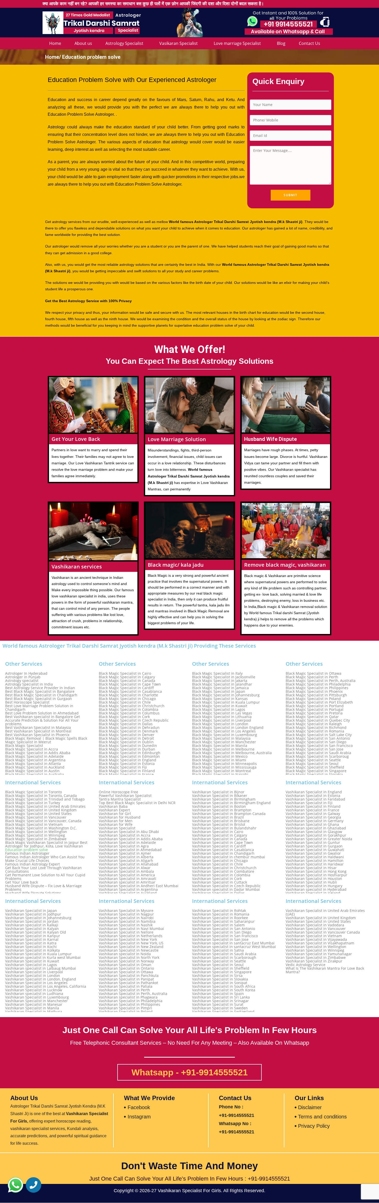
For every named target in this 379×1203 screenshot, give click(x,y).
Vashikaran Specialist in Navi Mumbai (131, 928)
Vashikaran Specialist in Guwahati (315, 850)
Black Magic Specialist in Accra (31, 749)
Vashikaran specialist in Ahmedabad (130, 850)
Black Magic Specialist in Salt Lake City (319, 735)
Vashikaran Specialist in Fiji (309, 803)
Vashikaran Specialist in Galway (313, 813)
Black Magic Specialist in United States (38, 813)
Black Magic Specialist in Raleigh (314, 724)
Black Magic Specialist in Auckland (34, 767)
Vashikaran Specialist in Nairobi (126, 918)
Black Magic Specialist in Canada (127, 680)
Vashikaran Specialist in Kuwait (32, 961)
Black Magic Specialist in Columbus (129, 713)
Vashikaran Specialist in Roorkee (220, 918)
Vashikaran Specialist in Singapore (222, 972)
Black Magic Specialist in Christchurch (131, 706)
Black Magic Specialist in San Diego (316, 742)
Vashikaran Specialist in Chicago (220, 860)
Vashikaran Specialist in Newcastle (129, 950)
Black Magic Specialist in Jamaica (220, 688)
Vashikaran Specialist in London (32, 975)
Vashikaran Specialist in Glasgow (314, 832)
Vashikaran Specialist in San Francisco (225, 936)
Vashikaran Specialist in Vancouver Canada (323, 932)
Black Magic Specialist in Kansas (220, 699)
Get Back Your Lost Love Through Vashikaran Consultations (43, 869)
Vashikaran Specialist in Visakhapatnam (320, 943)
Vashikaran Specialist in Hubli (311, 882)
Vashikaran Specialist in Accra (124, 835)
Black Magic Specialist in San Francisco (319, 745)
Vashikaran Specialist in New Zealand (131, 947)
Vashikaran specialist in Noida (125, 954)
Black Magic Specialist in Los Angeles (224, 731)
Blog (281, 43)
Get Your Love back (21, 882)
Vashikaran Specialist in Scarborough (224, 957)
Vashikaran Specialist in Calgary (219, 835)
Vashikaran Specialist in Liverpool (34, 972)
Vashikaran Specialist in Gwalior (313, 853)
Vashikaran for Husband (120, 817)
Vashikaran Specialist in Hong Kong (316, 871)
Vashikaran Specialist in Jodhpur (33, 914)
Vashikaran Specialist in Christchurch (224, 868)
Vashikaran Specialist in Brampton (221, 810)
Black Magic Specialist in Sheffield (315, 767)
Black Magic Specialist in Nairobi (220, 774)
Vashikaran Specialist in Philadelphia (130, 1001)
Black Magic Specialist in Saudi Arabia (318, 753)
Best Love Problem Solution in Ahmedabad (42, 713)
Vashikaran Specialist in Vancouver (316, 928)
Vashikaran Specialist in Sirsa (217, 975)
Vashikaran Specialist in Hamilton (314, 860)
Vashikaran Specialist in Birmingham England (231, 803)
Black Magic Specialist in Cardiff (126, 688)
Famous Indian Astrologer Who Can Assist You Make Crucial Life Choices (45, 858)
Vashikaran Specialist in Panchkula (129, 975)
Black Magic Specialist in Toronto (33, 792)
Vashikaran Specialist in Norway (126, 961)
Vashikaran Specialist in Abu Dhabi (129, 832)
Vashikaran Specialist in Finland (313, 806)
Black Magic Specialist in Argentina (35, 760)
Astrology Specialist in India (29, 684)
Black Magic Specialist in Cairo (125, 673)
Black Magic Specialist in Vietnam (34, 824)
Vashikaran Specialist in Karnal (32, 939)
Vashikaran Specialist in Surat (217, 1004)
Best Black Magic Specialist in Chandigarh (41, 695)
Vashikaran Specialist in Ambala (126, 871)
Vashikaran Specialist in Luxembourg (37, 997)
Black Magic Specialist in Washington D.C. (41, 828)
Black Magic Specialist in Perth (312, 677)
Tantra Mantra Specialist (120, 799)
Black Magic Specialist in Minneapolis (224, 763)
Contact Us (309, 43)
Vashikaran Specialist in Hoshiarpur (316, 875)
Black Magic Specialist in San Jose (314, 749)
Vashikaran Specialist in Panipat (126, 979)
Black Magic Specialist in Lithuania (222, 717)
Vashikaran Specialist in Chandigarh (223, 853)
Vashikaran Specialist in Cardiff (219, 846)
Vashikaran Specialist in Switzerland (223, 1012)
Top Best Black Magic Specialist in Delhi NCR (137, 803)
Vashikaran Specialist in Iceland (313, 893)
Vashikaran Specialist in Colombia (221, 875)
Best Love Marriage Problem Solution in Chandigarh (39, 707)
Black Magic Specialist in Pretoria (314, 713)
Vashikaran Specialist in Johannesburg (38, 918)
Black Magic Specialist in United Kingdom (41, 810)
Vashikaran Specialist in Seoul (218, 965)
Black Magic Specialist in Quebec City (318, 720)
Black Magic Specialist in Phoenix (314, 691)
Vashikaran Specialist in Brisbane (221, 821)
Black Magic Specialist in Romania (315, 731)
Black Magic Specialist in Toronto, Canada (41, 795)
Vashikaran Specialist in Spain (218, 993)
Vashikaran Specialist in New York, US (131, 943)
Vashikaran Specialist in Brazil (218, 817)
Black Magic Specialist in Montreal (221, 771)
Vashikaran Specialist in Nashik (126, 925)
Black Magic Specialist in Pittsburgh (316, 695)
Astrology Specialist (124, 43)
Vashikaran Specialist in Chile (217, 864)
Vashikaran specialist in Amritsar (127, 882)
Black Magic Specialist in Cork (124, 717)
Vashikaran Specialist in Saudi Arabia (224, 954)
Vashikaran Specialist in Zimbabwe (316, 957)
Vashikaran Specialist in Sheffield (220, 968)
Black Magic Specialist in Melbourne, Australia (232, 753)
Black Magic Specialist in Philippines (317, 688)
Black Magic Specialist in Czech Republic (134, 720)
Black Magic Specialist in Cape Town (130, 684)
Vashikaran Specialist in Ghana (312, 824)
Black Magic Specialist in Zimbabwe (36, 839)
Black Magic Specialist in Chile (125, 702)
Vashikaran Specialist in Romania (220, 914)
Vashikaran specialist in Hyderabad (316, 889)
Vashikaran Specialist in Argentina (128, 889)
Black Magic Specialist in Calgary (127, 677)
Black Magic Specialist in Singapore (316, 771)
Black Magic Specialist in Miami (219, 760)
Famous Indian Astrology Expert (32, 864)
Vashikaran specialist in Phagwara (128, 997)
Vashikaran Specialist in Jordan (32, 921)
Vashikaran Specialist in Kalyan (32, 928)
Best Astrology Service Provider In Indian (40, 688)
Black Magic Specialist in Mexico (220, 756)
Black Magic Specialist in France (126, 774)
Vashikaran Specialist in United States (318, 921)
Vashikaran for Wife (116, 824)
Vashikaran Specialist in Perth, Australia (133, 993)
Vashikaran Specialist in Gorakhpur (316, 835)
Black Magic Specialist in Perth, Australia (321, 680)
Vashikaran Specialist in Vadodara (315, 925)
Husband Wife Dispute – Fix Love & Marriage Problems (43, 887)
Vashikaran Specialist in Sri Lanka (221, 997)
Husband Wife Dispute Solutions (33, 893)
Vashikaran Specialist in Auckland (128, 893)
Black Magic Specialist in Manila (219, 745)
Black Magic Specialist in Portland (315, 706)
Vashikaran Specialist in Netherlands (130, 936)
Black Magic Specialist (24, 745)
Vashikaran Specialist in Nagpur (126, 914)
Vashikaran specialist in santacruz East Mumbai (233, 943)
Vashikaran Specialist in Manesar (33, 1004)
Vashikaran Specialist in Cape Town (222, 842)
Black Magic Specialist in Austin (32, 771)
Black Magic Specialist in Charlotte (128, 695)
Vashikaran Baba (113, 806)
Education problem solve (26, 850)
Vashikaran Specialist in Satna (218, 950)
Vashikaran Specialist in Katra (30, 943)
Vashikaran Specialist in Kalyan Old (35, 932)
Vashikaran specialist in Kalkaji (31, 925)
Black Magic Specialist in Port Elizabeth (319, 702)
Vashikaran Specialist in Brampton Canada (229, 813)
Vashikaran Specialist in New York (128, 939)
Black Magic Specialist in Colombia (128, 709)
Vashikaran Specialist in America (127, 875)
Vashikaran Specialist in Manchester (36, 1001)
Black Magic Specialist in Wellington (36, 832)
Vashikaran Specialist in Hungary (314, 886)
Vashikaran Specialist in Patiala (125, 986)
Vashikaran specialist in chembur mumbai (228, 857)
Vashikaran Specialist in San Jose (220, 939)
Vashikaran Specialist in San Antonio (223, 928)
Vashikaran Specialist (117, 828)
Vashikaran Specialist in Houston (314, 878)
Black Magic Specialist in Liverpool (221, 720)
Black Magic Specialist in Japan (218, 691)
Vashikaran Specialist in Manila (32, 1008)
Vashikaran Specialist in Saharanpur (223, 921)
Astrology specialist (21, 680)
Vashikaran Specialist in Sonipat (219, 983)
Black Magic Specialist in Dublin (126, 742)
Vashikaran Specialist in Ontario (126, 968)
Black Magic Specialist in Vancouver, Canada (43, 821)
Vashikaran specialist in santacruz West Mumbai (234, 947)
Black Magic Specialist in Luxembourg (224, 735)
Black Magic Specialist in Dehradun (129, 727)
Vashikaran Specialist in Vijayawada (316, 939)
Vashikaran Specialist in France (312, 810)
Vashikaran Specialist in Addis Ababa (131, 839)
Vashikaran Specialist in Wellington (316, 947)
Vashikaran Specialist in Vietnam (314, 936)
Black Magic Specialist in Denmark (128, 731)
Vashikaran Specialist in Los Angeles (36, 983)
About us (83, 43)
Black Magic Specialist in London (220, 724)
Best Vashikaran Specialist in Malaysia (38, 727)
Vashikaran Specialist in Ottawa (126, 972)
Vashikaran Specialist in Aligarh (126, 860)
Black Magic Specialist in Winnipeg (35, 835)
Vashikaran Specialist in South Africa (223, 986)
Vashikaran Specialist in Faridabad (315, 799)
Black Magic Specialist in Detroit (126, 738)
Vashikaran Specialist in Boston (219, 806)
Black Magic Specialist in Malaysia (221, 738)
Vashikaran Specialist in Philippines (129, 1004)
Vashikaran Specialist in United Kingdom (321, 918)
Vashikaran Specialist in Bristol (218, 824)
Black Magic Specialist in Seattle (313, 760)
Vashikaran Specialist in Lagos (31, 965)
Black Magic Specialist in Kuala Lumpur (226, 702)
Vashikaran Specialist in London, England (40, 979)
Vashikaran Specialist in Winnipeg (315, 950)
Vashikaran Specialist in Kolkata (32, 950)
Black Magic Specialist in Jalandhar (222, 684)
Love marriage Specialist (237, 43)
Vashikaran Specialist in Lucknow (33, 990)
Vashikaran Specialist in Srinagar (220, 1001)
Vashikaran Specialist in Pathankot (128, 983)
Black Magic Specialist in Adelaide (34, 756)
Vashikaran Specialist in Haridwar (315, 864)
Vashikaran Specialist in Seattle (219, 961)
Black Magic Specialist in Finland (127, 771)
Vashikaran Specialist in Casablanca (223, 850)
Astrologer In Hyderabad (26, 673)
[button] (15, 1185)
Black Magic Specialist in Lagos (218, 709)
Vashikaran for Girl (115, 813)
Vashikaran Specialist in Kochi (31, 947)
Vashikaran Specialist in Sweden (220, 1008)
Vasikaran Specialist (178, 43)
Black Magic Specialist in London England (227, 727)
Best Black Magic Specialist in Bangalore (40, 691)
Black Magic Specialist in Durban (127, 749)
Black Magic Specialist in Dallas (126, 724)
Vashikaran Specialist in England (314, 792)
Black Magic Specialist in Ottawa (313, 673)
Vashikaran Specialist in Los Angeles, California (45, 986)
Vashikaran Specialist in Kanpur (32, 936)
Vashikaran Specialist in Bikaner (219, 795)
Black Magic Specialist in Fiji (123, 767)
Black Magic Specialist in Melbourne (223, 749)
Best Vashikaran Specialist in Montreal (38, 731)
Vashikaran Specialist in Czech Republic (226, 886)
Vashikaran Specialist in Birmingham (224, 799)
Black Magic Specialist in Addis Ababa (37, 753)
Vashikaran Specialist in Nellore (126, 932)
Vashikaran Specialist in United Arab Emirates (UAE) (325, 912)
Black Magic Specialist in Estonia (127, 763)
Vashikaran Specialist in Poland (126, 1012)
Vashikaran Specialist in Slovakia (220, 979)
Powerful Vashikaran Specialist (125, 795)
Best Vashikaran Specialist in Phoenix (37, 735)
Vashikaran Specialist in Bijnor (218, 792)
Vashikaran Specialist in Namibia (127, 921)
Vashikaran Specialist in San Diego (221, 932)
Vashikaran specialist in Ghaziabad (316, 828)
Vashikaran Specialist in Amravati (127, 878)
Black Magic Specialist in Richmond (316, 727)
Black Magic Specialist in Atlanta (33, 763)
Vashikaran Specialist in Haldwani (315, 857)
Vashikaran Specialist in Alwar (125, 868)
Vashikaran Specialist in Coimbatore (223, 871)
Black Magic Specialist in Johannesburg (226, 695)
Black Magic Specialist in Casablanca (130, 691)
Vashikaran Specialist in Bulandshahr (224, 828)
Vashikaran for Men (116, 821)
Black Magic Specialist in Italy (217, 673)
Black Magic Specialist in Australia (34, 774)
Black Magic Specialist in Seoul (312, 763)
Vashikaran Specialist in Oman (125, 965)
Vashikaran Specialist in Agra (124, 846)
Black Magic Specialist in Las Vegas (222, 713)
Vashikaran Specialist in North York (129, 957)
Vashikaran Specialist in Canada (219, 839)
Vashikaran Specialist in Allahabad (128, 864)
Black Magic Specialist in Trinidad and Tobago (45, 799)
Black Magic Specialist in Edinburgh (129, 753)
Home (55, 43)
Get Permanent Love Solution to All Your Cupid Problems (45, 876)
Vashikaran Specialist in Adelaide (127, 842)
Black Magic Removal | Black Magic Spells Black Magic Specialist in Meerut (46, 740)
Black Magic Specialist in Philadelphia (318, 684)
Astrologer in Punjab (22, 677)
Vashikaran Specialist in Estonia (313, 795)
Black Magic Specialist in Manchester (224, 742)
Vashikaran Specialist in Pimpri (125, 1008)
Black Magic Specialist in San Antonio (318, 738)
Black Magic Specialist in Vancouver (36, 817)
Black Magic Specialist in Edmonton (129, 756)
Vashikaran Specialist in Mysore (126, 910)
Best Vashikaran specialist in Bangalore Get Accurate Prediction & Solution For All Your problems (42, 720)
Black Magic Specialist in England (127, 760)
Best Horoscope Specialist (27, 702)
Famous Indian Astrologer (27, 853)
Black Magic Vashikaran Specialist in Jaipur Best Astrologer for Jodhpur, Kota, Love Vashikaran (46, 844)
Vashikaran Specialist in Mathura (33, 1012)
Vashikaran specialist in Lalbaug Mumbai (40, 968)
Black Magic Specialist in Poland (313, 699)
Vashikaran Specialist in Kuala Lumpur (38, 954)
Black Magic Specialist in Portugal (314, 709)
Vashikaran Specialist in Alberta (126, 857)
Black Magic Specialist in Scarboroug (317, 756)
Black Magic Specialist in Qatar (312, 717)
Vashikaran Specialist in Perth (124, 990)
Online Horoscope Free (118, 792)
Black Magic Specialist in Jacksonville (223, 677)
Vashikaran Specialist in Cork (217, 878)
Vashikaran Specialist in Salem (218, 925)
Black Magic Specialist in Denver (126, 735)
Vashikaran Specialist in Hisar (311, 868)
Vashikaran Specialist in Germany (314, 821)
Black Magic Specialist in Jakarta (219, 680)
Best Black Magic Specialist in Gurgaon (38, 699)
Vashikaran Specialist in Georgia (313, 817)
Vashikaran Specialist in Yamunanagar (319, 954)
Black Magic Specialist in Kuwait (219, 706)
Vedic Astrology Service (305, 965)
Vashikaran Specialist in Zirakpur (314, 961)
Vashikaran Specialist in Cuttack (219, 882)
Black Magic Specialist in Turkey (32, 803)
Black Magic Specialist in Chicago (127, 699)
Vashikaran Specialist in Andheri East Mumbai (138, 886)
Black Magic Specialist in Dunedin (128, 745)
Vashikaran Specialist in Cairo (217, 832)
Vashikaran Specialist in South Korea (223, 990)
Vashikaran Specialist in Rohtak (219, 910)
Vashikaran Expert (114, 810)
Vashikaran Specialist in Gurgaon (314, 846)
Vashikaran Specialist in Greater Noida (319, 839)
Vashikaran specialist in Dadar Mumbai (226, 889)
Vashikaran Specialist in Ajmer (125, 853)
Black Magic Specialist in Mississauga (224, 767)
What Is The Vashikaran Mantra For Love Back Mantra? (325, 970)
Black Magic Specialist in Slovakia (314, 774)
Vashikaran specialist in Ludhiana (34, 993)
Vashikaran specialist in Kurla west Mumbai (43, 957)
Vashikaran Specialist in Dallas (218, 893)
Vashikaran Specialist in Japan (31, 910)
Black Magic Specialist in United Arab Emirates (45, 806)
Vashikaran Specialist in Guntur (313, 842)
